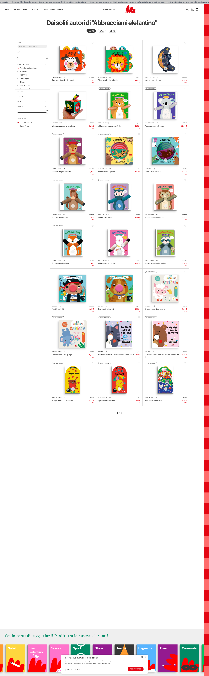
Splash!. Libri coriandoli (106, 400)
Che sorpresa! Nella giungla (62, 355)
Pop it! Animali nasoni (106, 309)
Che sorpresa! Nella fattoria (155, 309)
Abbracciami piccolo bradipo (155, 263)
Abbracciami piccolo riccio (154, 217)
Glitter (22, 82)
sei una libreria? (109, 9)
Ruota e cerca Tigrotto (106, 172)
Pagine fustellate (26, 89)
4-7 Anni (17, 9)
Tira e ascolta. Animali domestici (63, 80)
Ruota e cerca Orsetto (153, 172)
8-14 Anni (26, 9)
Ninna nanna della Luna (153, 80)
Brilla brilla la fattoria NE (153, 400)
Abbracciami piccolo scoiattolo (109, 126)
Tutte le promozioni (27, 122)
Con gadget (24, 78)
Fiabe (194, 648)
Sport (41, 648)
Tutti (91, 30)
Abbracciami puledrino (60, 217)
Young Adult (36, 9)
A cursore (23, 71)
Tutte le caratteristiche (28, 68)
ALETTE (23, 75)
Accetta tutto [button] (135, 669)
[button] (72, 669)
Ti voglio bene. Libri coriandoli (62, 400)
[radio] (91, 31)
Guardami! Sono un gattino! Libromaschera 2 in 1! (116, 355)
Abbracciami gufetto (105, 217)
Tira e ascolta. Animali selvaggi (109, 80)
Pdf (102, 30)
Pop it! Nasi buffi (58, 309)
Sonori (20, 648)
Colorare (174, 648)
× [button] (145, 657)
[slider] (17, 58)
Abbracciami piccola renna (61, 172)
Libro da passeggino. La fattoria (63, 126)
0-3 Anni (8, 9)
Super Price (24, 126)
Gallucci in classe (57, 9)
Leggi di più (106, 663)
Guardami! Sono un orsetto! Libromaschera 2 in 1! (162, 356)
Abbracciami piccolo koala (154, 126)
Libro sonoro (24, 85)
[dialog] (104, 664)
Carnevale (153, 648)
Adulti (46, 9)
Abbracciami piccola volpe (61, 263)
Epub (112, 30)
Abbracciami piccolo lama (107, 263)
